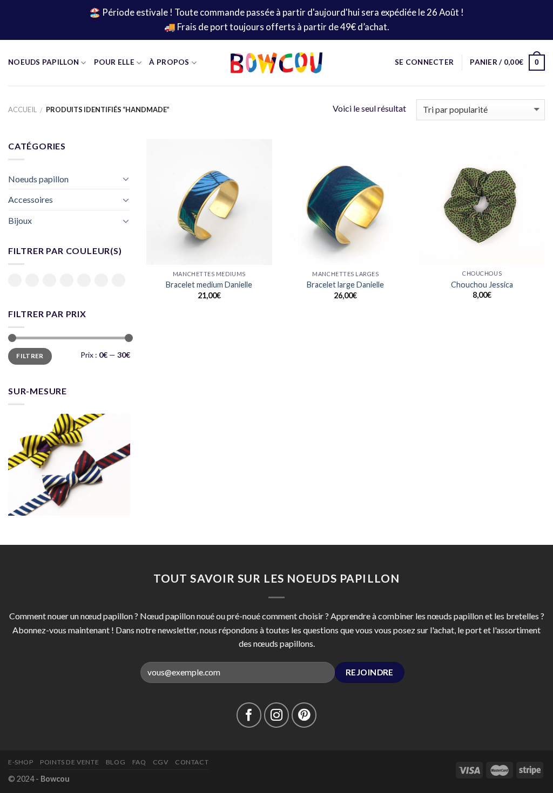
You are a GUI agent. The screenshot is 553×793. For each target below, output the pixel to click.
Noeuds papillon (38, 179)
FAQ (139, 762)
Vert (84, 280)
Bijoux (20, 220)
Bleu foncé (49, 281)
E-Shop (20, 762)
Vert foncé (118, 281)
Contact (191, 762)
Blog (115, 762)
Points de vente (69, 762)
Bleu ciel (32, 281)
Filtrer (30, 356)
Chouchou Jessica (482, 284)
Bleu (15, 280)
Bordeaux (66, 280)
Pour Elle (114, 62)
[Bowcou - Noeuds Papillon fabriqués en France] (276, 62)
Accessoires (30, 199)
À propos (169, 62)
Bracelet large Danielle (345, 284)
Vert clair (101, 281)
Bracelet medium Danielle (209, 284)
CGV (160, 762)
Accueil (22, 109)
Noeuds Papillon (43, 62)
